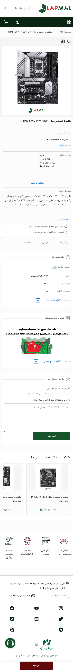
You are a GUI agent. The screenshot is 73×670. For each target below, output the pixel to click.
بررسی (45, 242)
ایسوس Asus (65, 32)
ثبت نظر (51, 436)
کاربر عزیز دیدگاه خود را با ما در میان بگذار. (51, 400)
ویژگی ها (64, 242)
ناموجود (37, 665)
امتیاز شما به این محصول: (58, 388)
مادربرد (61, 145)
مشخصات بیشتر (37, 183)
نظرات (27, 242)
